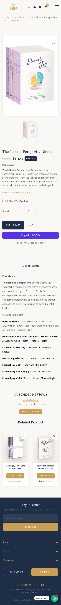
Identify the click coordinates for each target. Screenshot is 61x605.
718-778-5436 (24, 592)
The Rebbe (18, 17)
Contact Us (16, 572)
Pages (6, 542)
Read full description (15, 192)
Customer (8, 560)
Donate (44, 572)
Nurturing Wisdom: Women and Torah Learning (45, 467)
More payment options (30, 243)
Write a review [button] (30, 412)
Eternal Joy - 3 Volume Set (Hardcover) (15, 467)
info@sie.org (36, 592)
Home (5, 17)
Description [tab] (30, 265)
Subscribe (30, 527)
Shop (6, 551)
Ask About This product (16, 201)
